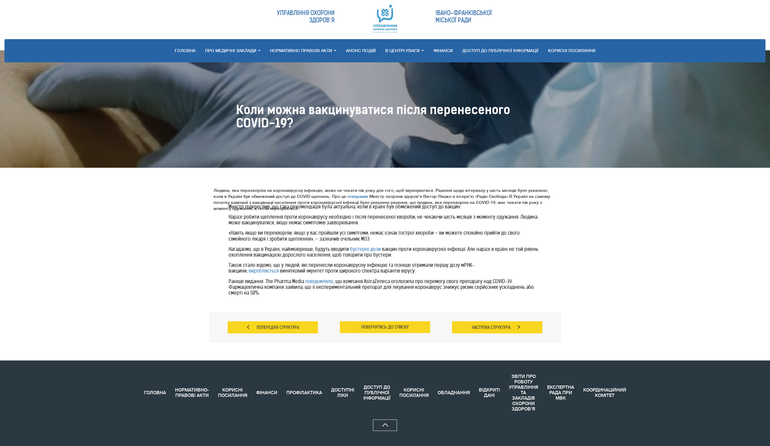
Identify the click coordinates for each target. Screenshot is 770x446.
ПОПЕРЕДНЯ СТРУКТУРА (278, 327)
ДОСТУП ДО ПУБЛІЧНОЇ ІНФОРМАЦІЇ (500, 50)
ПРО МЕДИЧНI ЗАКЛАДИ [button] (231, 50)
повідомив (357, 196)
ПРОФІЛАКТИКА (304, 392)
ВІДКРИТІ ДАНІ (489, 393)
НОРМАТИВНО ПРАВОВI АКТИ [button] (301, 50)
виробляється (264, 271)
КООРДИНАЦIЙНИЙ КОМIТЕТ (604, 393)
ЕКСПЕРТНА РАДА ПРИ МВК (560, 393)
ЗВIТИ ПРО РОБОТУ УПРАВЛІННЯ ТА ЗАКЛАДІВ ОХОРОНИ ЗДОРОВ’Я (523, 393)
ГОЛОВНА (185, 50)
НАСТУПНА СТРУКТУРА (491, 327)
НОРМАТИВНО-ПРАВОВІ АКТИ (192, 393)
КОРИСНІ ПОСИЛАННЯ (232, 393)
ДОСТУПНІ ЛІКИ (342, 393)
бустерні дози (365, 249)
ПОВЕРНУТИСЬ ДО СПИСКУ (385, 327)
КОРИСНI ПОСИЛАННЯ (572, 50)
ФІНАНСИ (443, 50)
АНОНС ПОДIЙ (361, 50)
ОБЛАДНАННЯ (454, 392)
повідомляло (319, 281)
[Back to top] (385, 425)
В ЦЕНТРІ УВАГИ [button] (403, 50)
